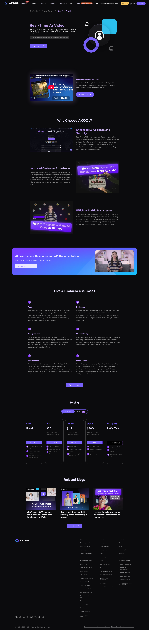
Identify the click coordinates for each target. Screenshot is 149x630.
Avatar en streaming (85, 546)
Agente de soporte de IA (86, 592)
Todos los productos (85, 543)
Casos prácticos (104, 543)
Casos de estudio (104, 546)
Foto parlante (83, 574)
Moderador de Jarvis (85, 589)
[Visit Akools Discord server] (24, 617)
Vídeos (101, 553)
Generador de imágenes (86, 578)
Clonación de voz (84, 604)
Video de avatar (84, 550)
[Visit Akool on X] (28, 617)
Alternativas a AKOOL (105, 564)
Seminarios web (104, 557)
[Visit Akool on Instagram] (35, 617)
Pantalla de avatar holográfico (85, 615)
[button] (25, 3)
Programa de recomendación (123, 568)
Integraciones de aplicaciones (104, 579)
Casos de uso (103, 550)
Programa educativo (124, 572)
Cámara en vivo (84, 564)
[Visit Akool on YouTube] (20, 617)
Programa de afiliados (125, 564)
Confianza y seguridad (125, 579)
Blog (120, 546)
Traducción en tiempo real (86, 596)
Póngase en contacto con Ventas (109, 3)
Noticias (121, 553)
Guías (101, 560)
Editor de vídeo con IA (86, 567)
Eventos (121, 557)
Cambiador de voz (85, 608)
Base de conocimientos (106, 574)
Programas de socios (124, 576)
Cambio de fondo (84, 582)
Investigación (122, 550)
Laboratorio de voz (85, 611)
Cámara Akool (84, 571)
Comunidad (103, 583)
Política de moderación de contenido (125, 584)
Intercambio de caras (86, 560)
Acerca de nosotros (124, 543)
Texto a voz (83, 601)
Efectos (34, 3)
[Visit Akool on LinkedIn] (31, 617)
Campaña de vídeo (85, 585)
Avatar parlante (84, 557)
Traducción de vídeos (86, 553)
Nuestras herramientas (106, 571)
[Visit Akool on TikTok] (16, 617)
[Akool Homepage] (11, 3)
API (71, 3)
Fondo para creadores (125, 560)
